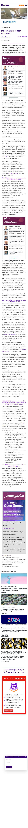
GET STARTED (8, 711)
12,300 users (5, 156)
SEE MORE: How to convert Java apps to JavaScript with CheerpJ (14, 178)
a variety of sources (13, 173)
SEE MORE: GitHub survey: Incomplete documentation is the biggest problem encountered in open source (14, 402)
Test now (21, 5)
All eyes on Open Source (9, 528)
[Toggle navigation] (5, 5)
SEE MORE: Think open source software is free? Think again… (14, 465)
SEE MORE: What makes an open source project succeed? (14, 300)
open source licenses (9, 334)
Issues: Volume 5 (22, 36)
